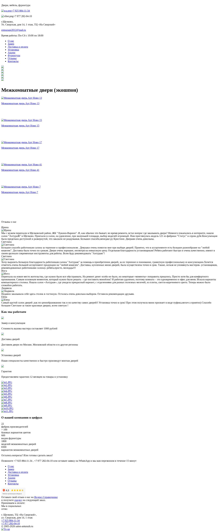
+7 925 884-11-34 (20, 10)
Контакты (13, 483)
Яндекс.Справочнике (46, 497)
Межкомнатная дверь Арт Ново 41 (20, 170)
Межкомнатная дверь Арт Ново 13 (20, 103)
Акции (11, 477)
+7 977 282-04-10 (10, 523)
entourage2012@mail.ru (13, 30)
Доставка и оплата (18, 472)
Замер (11, 469)
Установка (13, 475)
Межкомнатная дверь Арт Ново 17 (20, 147)
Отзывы (12, 480)
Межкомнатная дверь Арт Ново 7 (19, 192)
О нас (11, 466)
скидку (18, 500)
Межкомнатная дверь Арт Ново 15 (20, 125)
